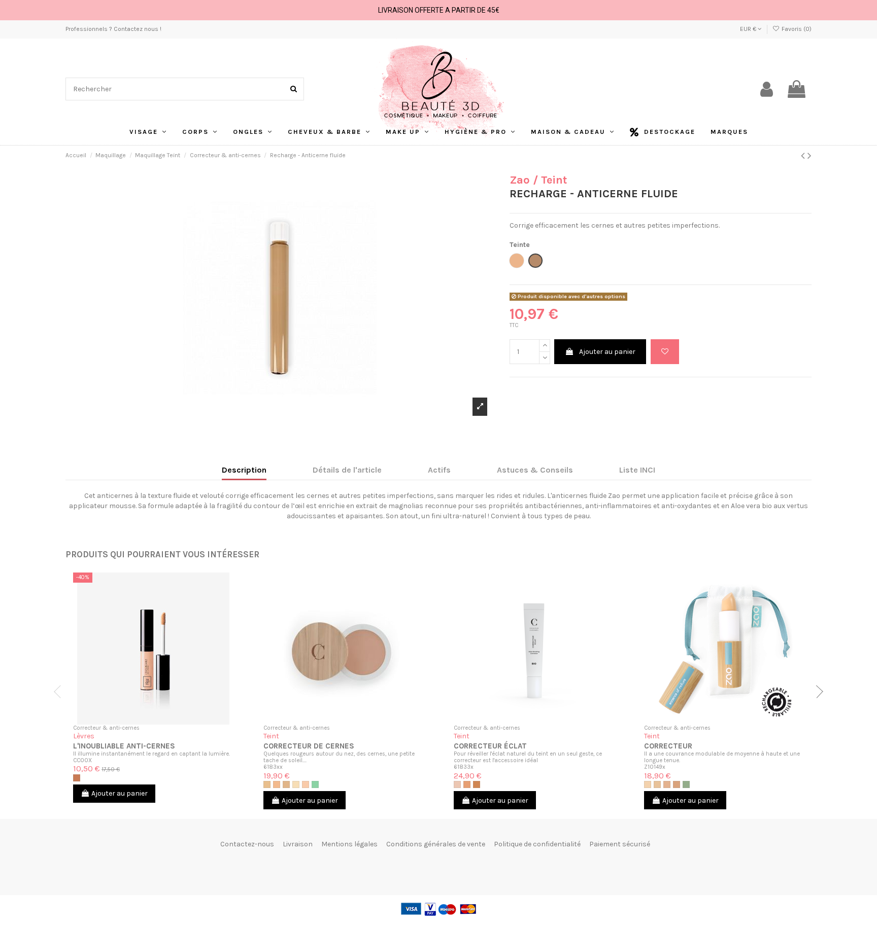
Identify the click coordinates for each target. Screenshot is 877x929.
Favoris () (796, 28)
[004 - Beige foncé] (76, 777)
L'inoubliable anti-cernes (124, 746)
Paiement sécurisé (619, 844)
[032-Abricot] (466, 784)
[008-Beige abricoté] (276, 784)
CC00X (82, 760)
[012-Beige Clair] (305, 784)
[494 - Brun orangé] (676, 784)
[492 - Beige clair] (657, 784)
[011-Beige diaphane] (295, 784)
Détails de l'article (347, 470)
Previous (60, 692)
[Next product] (809, 156)
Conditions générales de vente (435, 844)
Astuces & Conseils (535, 470)
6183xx (273, 767)
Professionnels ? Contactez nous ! (113, 28)
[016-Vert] (315, 784)
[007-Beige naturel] (267, 784)
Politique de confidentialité (537, 844)
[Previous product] (804, 156)
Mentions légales (349, 844)
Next (816, 692)
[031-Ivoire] (457, 784)
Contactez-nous (247, 844)
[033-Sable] (476, 784)
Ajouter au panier (607, 351)
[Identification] (766, 89)
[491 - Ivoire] (647, 784)
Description (244, 470)
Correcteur (668, 746)
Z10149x (654, 767)
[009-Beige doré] (286, 784)
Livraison (298, 844)
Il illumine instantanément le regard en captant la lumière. (151, 754)
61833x (464, 767)
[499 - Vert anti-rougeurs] (686, 784)
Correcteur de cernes (308, 746)
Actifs (439, 470)
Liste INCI (637, 470)
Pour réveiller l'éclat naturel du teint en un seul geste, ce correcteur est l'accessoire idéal (528, 757)
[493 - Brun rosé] (666, 784)
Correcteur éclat (490, 746)
